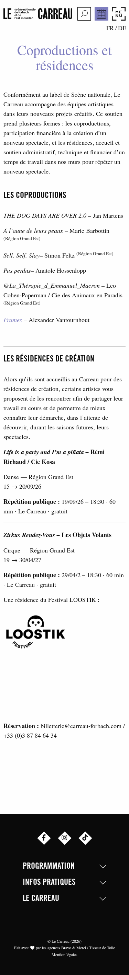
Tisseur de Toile (102, 947)
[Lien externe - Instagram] (65, 838)
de (122, 28)
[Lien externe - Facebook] (44, 838)
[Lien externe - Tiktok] (85, 838)
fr (110, 28)
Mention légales (64, 954)
